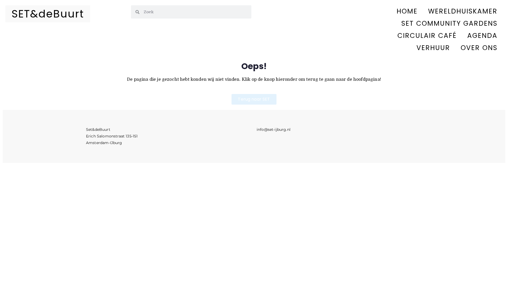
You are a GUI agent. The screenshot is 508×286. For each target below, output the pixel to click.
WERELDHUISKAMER (462, 11)
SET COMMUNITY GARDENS (449, 23)
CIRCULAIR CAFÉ (427, 35)
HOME (407, 11)
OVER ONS (479, 47)
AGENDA (482, 35)
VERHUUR (433, 47)
